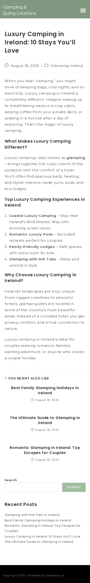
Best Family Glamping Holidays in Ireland (45, 390)
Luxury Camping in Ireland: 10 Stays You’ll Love (43, 536)
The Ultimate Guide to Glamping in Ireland (45, 420)
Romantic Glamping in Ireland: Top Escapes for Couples (45, 450)
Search (11, 480)
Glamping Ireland (67, 66)
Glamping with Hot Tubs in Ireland (32, 515)
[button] (83, 10)
